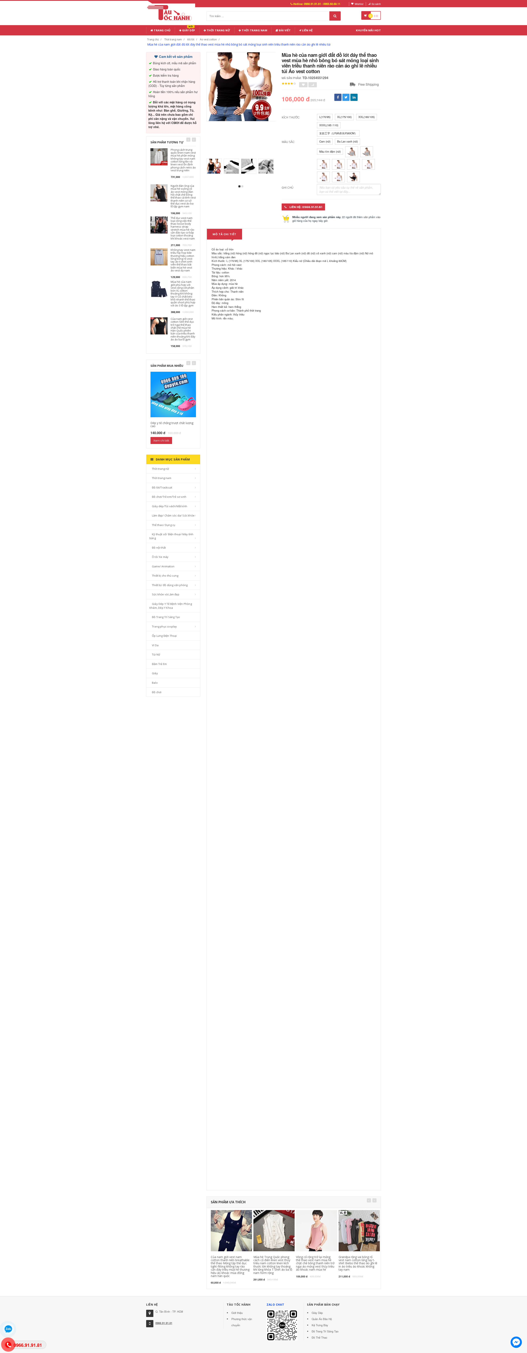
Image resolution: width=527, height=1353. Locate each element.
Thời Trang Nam (254, 30)
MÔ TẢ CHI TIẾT (224, 234)
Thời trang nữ (160, 469)
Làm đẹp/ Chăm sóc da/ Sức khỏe (173, 515)
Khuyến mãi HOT (368, 30)
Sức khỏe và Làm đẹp (165, 594)
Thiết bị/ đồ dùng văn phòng (170, 585)
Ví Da (155, 645)
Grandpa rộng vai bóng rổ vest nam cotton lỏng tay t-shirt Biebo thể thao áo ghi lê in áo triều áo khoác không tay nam (358, 1263)
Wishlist (359, 4)
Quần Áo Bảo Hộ (322, 1319)
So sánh (376, 4)
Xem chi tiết (161, 440)
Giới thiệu (237, 1313)
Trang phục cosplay (164, 626)
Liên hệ (307, 30)
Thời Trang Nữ (218, 30)
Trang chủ (162, 30)
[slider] (289, 83)
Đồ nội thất (159, 547)
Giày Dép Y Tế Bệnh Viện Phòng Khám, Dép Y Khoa (170, 606)
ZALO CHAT (275, 1304)
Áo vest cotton (208, 39)
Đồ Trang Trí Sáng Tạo (166, 617)
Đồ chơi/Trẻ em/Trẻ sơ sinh (169, 497)
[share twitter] (346, 97)
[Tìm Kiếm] (335, 16)
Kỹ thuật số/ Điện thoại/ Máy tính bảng (171, 536)
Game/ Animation (163, 566)
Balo (155, 683)
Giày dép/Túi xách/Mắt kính (169, 506)
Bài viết (284, 30)
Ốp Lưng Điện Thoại (164, 636)
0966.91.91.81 (163, 1323)
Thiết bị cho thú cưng (165, 575)
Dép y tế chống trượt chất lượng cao (171, 424)
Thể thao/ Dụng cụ (163, 525)
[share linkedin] (354, 97)
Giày (155, 673)
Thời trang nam (173, 39)
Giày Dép (188, 29)
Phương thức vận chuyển (241, 1322)
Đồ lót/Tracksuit (162, 487)
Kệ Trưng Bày (320, 1325)
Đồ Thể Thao (319, 1337)
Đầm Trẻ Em (159, 664)
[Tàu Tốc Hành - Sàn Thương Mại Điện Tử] (170, 12)
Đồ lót (190, 39)
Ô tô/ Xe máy (160, 557)
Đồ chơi (156, 692)
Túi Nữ (156, 654)
